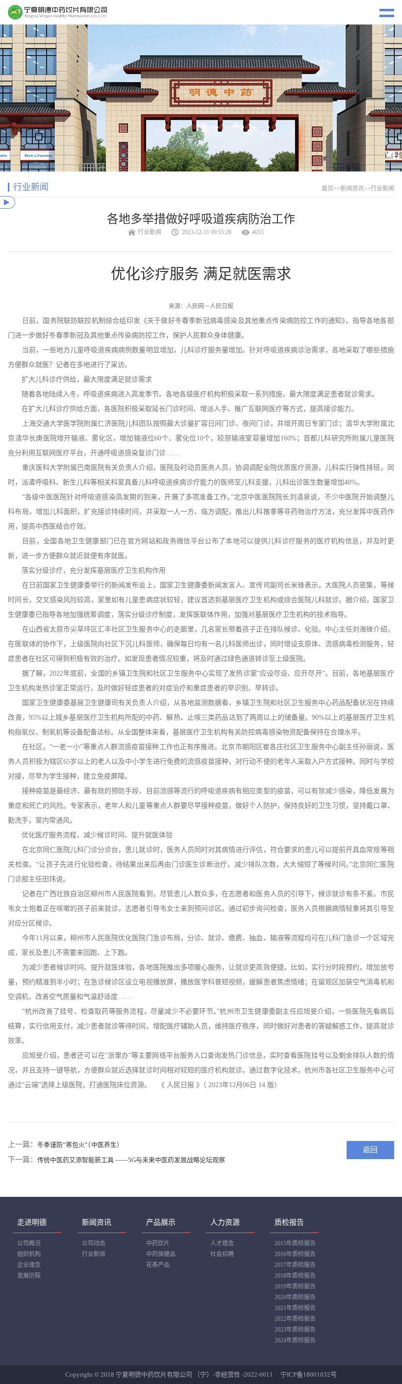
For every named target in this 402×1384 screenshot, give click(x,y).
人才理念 (222, 1243)
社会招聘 (222, 1254)
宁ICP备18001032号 (308, 1374)
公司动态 (93, 1243)
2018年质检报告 (295, 1275)
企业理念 (29, 1265)
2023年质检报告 (295, 1329)
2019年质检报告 (295, 1286)
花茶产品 (158, 1265)
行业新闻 (382, 188)
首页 (327, 188)
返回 (370, 1150)
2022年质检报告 (295, 1318)
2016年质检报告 (295, 1254)
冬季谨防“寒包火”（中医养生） (80, 1144)
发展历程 (29, 1275)
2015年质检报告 (295, 1243)
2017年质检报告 (295, 1265)
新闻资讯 (352, 188)
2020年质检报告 (295, 1297)
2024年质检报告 (295, 1340)
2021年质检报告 (295, 1308)
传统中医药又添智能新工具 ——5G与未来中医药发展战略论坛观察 (131, 1160)
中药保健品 (161, 1254)
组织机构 (29, 1254)
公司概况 (29, 1243)
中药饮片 (158, 1243)
